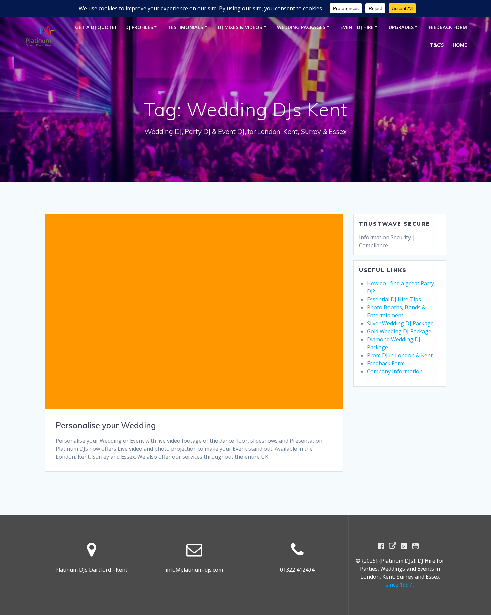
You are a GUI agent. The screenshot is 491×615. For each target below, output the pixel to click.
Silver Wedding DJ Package (400, 323)
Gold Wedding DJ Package (399, 331)
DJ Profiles (139, 27)
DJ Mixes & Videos (240, 27)
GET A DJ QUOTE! (95, 27)
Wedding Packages (301, 27)
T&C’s (437, 45)
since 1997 (399, 584)
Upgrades (401, 27)
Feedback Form (448, 27)
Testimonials (185, 27)
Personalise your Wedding (106, 425)
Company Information (395, 371)
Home (460, 45)
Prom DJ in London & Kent (400, 355)
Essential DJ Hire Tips (394, 299)
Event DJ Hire (357, 27)
